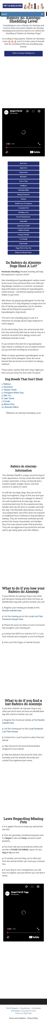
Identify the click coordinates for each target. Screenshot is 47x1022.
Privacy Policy (32, 1018)
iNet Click (28, 1013)
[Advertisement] (23, 82)
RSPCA (35, 634)
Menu (4, 14)
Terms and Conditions (17, 1018)
